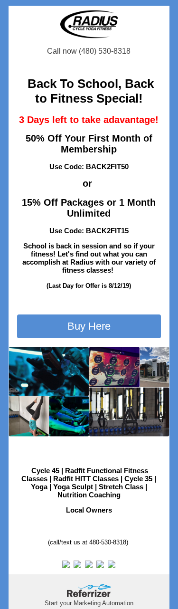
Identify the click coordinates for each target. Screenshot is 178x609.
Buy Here (89, 326)
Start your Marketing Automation (89, 603)
